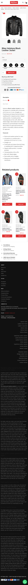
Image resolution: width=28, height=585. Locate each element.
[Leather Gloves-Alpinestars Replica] (7, 217)
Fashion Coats (24, 321)
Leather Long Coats (22, 326)
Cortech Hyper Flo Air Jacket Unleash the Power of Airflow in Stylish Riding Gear (6, 196)
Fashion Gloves (23, 332)
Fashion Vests (24, 328)
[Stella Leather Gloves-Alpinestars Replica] (21, 217)
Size (3, 57)
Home (2, 7)
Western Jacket (23, 348)
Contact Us (3, 275)
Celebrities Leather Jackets (20, 335)
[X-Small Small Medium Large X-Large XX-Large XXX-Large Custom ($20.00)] (14, 60)
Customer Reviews (5, 299)
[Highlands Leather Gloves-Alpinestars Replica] (21, 179)
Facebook (3, 281)
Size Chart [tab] (5, 103)
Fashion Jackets (16, 7)
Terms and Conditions (6, 297)
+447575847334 (9, 316)
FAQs (2, 273)
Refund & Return (5, 291)
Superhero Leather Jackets (20, 344)
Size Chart (3, 271)
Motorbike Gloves (23, 358)
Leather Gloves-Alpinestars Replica (7, 229)
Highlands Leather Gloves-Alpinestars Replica (20, 192)
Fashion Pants (24, 330)
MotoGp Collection (6, 187)
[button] (2, 12)
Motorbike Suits (23, 356)
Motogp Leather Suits (22, 354)
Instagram (3, 283)
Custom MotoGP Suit (22, 360)
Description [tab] (6, 97)
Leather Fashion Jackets (21, 340)
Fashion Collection (8, 7)
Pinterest (3, 285)
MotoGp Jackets (6, 188)
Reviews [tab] (6, 100)
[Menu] (3, 2)
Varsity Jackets (23, 346)
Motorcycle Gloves (20, 189)
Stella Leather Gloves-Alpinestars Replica (20, 230)
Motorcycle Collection (5, 190)
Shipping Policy (5, 293)
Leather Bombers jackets (21, 337)
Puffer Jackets (23, 342)
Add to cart (11, 72)
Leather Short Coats (22, 323)
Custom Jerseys (23, 362)
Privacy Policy (4, 295)
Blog (2, 269)
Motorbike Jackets (22, 352)
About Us (3, 267)
